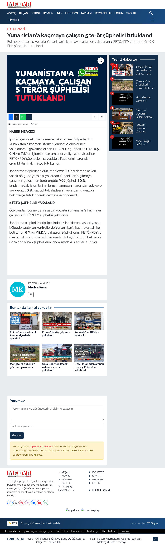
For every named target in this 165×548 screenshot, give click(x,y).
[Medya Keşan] (17, 289)
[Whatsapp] (45, 502)
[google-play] (90, 510)
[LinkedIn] (33, 502)
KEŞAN (23, 13)
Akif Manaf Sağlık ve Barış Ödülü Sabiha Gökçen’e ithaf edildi (60, 540)
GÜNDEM (67, 479)
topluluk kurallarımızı (41, 446)
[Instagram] (27, 502)
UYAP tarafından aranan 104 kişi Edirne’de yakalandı (89, 367)
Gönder (17, 435)
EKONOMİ (71, 13)
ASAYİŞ (11, 13)
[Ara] (151, 13)
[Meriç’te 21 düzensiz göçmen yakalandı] (24, 352)
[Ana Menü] (151, 20)
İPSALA (48, 13)
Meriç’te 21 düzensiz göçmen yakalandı (22, 365)
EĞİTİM (119, 13)
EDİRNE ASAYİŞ (16, 28)
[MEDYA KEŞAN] (19, 4)
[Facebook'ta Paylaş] (11, 117)
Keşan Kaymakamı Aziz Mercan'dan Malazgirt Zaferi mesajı (119, 540)
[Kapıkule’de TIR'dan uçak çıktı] (89, 320)
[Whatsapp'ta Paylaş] (23, 117)
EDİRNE (36, 13)
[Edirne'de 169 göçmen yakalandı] (57, 320)
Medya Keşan (38, 287)
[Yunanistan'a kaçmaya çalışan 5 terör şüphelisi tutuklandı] (57, 84)
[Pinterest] (21, 502)
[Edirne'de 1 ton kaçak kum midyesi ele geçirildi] (24, 320)
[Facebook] (10, 502)
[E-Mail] (31, 294)
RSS (14, 523)
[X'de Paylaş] (16, 117)
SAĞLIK (131, 13)
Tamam (124, 531)
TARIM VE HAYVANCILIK (96, 13)
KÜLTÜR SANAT (101, 490)
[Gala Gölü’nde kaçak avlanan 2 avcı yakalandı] (57, 352)
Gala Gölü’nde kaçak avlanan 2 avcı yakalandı (55, 367)
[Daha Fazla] (29, 117)
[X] (16, 502)
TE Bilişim (152, 523)
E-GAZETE (98, 472)
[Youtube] (39, 502)
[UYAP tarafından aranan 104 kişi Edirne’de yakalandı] (89, 352)
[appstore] (73, 510)
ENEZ (59, 13)
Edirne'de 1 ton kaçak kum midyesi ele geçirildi (23, 335)
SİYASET (14, 20)
